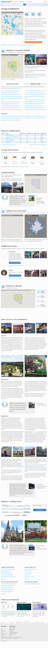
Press (2, 632)
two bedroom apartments (39, 468)
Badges (10, 635)
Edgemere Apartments (19, 116)
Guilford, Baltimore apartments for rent (10, 103)
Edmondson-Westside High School (8, 583)
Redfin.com (18, 88)
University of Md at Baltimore (12, 136)
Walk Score (3, 626)
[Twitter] (2, 628)
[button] (2, 4)
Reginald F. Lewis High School (7, 585)
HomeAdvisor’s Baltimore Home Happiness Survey (17, 166)
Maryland (8, 79)
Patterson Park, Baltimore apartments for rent (35, 99)
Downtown (14, 439)
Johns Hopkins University (6, 573)
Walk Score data (37, 611)
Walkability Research (12, 633)
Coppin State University (6, 571)
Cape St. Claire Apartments (7, 116)
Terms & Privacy (3, 633)
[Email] (5, 628)
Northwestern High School (7, 591)
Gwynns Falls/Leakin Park (30, 569)
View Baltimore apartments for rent (9, 45)
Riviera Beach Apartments (16, 118)
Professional (12, 626)
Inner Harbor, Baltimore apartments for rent (11, 109)
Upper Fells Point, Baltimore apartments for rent (35, 109)
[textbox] (13, 4)
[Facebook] (3, 628)
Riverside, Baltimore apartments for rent (34, 105)
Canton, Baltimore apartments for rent (9, 92)
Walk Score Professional (10, 600)
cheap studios (37, 466)
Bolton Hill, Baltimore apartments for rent (10, 90)
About (2, 629)
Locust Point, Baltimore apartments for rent (34, 90)
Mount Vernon (35, 76)
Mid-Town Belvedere (10, 140)
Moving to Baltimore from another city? (38, 144)
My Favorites (21, 1)
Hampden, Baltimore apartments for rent (10, 105)
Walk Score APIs (20, 616)
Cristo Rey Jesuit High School (7, 589)
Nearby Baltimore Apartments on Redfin (33, 42)
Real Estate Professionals (13, 632)
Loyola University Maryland (7, 574)
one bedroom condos (29, 468)
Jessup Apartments (5, 118)
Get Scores (15, 1)
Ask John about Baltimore (14, 262)
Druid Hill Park (28, 571)
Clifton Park (27, 574)
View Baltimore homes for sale (26, 45)
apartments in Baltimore (11, 86)
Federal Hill (27, 418)
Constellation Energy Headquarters (32, 583)
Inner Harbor (7, 417)
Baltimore (13, 79)
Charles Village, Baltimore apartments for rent (11, 94)
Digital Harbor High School (7, 587)
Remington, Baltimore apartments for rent (34, 101)
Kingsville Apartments (29, 116)
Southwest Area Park (29, 576)
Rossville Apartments (15, 120)
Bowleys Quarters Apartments (39, 118)
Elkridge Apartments (5, 120)
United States (3, 79)
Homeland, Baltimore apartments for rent (10, 107)
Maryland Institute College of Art (8, 576)
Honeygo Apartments (39, 116)
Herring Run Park (28, 573)
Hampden (7, 471)
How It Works (3, 630)
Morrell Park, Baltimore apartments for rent (34, 92)
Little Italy (8, 142)
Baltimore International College (8, 569)
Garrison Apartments (27, 118)
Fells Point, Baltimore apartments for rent (10, 101)
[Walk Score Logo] (6, 1)
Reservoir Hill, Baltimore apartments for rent (34, 103)
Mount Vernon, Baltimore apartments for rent (35, 94)
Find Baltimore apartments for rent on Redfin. (36, 212)
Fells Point (34, 77)
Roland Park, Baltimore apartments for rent (34, 107)
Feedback (2, 635)
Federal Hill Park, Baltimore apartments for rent (11, 96)
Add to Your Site (29, 1)
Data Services (11, 630)
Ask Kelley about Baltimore (14, 275)
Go (24, 4)
